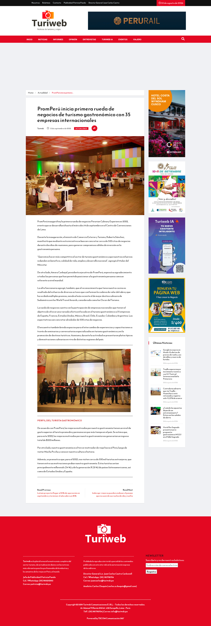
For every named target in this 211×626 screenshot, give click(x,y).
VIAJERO (137, 39)
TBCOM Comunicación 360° (111, 618)
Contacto (57, 3)
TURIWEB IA (107, 39)
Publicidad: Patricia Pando (75, 3)
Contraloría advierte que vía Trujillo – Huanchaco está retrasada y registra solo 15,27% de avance (172, 393)
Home (30, 92)
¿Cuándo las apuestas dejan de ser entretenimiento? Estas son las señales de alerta (172, 412)
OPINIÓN (73, 39)
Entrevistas (89, 39)
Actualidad (43, 92)
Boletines (46, 3)
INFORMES (58, 39)
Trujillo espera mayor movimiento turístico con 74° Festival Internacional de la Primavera (172, 374)
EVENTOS (122, 39)
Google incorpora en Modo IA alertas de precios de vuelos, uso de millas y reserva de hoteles (172, 354)
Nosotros (36, 3)
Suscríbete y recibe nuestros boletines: (165, 560)
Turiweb (40, 128)
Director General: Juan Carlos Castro (104, 3)
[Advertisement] (105, 68)
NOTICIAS (42, 39)
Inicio (29, 39)
